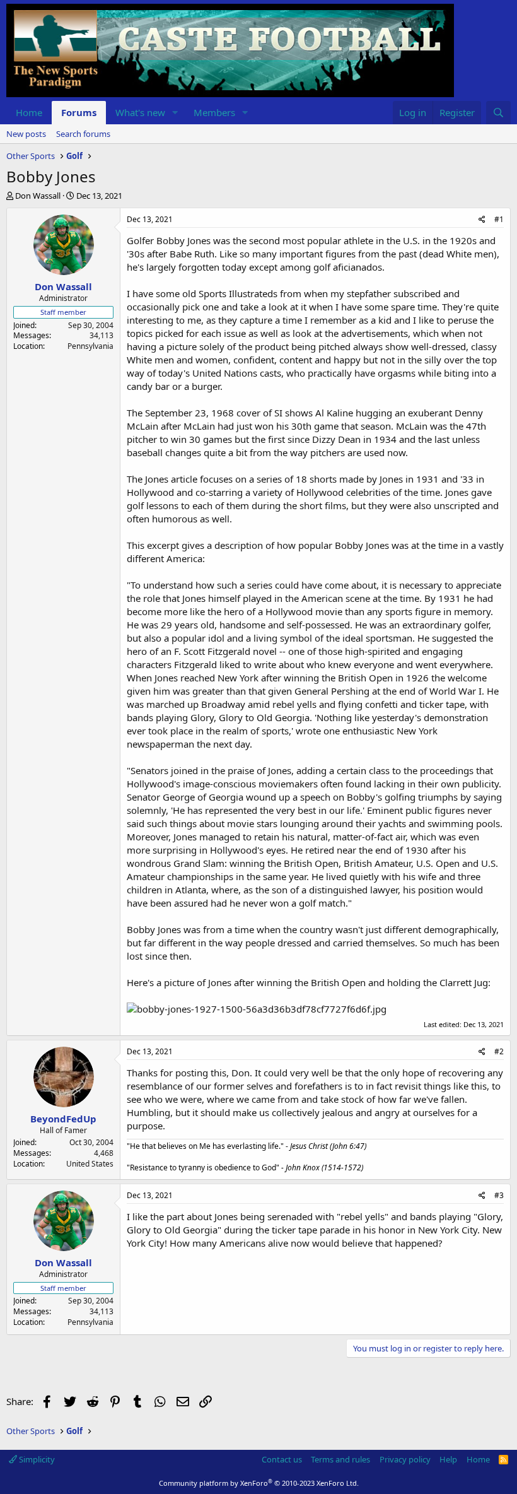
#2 (499, 1051)
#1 (499, 219)
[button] (175, 112)
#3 (499, 1195)
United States (89, 1163)
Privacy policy (405, 1459)
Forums (78, 112)
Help (448, 1459)
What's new (140, 112)
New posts (26, 133)
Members (214, 112)
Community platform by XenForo (259, 1483)
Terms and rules (340, 1459)
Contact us (282, 1459)
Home (29, 112)
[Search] (498, 112)
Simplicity (36, 1459)
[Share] (482, 220)
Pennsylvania (90, 346)
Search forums (83, 133)
